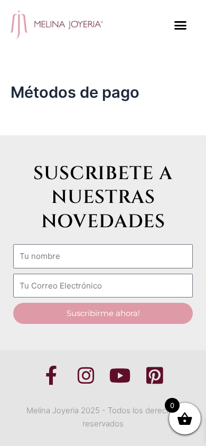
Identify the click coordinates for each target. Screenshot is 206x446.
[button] (181, 25)
